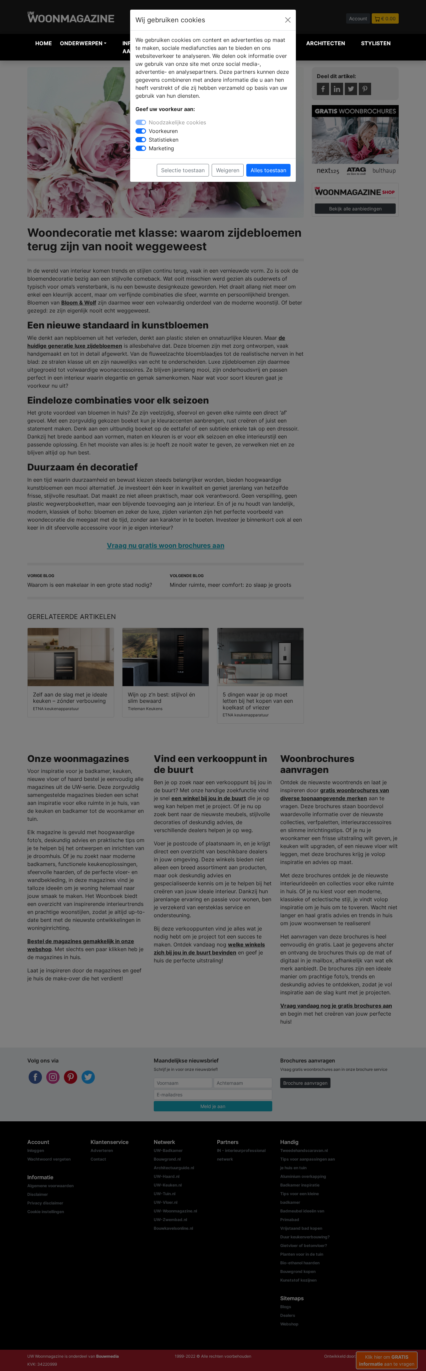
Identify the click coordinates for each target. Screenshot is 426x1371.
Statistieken (163, 139)
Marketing (161, 148)
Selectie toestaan (183, 170)
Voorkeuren (163, 131)
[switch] (140, 131)
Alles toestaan (268, 170)
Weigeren (227, 170)
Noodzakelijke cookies (177, 122)
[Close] (288, 20)
